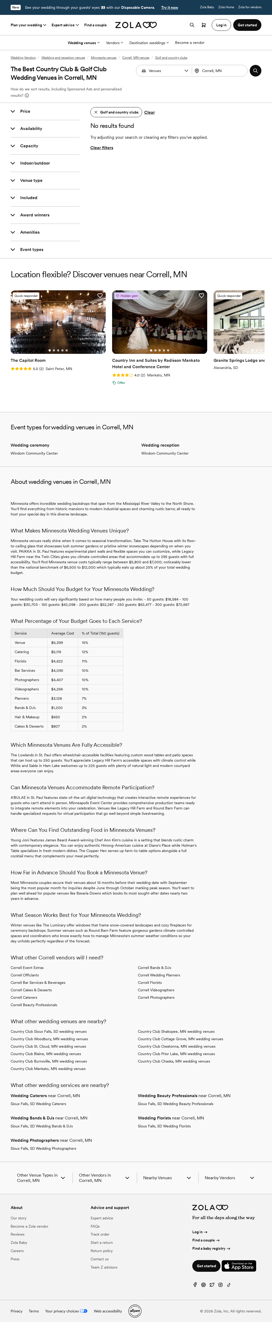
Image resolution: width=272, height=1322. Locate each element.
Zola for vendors (249, 7)
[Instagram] (220, 1286)
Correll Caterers (24, 997)
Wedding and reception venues (63, 58)
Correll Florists (150, 982)
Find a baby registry (209, 1248)
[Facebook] (195, 1286)
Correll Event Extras (27, 968)
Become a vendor (190, 42)
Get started (206, 1266)
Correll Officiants (25, 975)
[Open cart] (204, 25)
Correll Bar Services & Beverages (38, 982)
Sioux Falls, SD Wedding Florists (164, 1126)
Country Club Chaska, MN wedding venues (174, 1061)
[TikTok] (229, 1286)
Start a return (102, 1242)
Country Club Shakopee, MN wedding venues (176, 1031)
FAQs (95, 1226)
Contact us (100, 1259)
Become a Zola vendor (29, 1226)
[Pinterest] (203, 1286)
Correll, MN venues (135, 58)
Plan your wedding (26, 25)
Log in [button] (221, 25)
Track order (100, 1234)
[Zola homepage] (136, 25)
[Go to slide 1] (50, 350)
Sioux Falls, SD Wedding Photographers (43, 1148)
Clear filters (101, 147)
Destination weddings (147, 43)
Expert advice (63, 25)
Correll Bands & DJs (154, 968)
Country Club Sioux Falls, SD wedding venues (49, 1031)
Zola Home (226, 7)
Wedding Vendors (23, 58)
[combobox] (220, 71)
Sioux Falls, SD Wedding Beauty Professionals (175, 1104)
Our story (18, 1218)
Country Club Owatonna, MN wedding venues (176, 1046)
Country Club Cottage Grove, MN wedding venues (180, 1039)
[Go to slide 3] (58, 350)
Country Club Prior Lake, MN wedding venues (176, 1054)
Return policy (102, 1251)
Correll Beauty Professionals (34, 1005)
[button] (186, 71)
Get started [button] (247, 25)
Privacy (16, 1311)
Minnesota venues (103, 58)
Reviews (17, 1234)
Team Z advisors (104, 1267)
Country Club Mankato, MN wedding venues (48, 1069)
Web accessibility (108, 1311)
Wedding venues (82, 43)
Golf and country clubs (171, 58)
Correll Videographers (156, 990)
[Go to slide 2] (54, 350)
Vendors (113, 43)
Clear (149, 112)
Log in (197, 1232)
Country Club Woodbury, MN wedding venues (49, 1039)
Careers (17, 1251)
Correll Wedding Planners (159, 975)
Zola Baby (207, 7)
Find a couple (95, 25)
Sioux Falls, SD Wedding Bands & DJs (42, 1126)
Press (15, 1259)
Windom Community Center (34, 453)
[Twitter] (212, 1286)
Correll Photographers (156, 997)
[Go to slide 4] (62, 350)
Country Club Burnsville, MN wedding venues (49, 1061)
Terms (34, 1311)
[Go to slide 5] (67, 350)
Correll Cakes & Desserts (31, 990)
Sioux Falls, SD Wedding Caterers (38, 1104)
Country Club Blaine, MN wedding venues (46, 1054)
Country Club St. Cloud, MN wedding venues (48, 1046)
